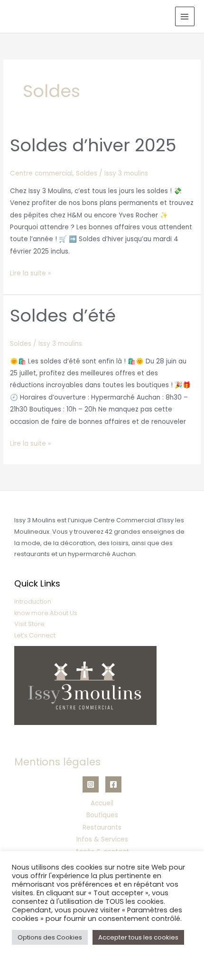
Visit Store (29, 624)
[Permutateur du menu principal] (185, 16)
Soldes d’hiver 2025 (93, 145)
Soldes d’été (63, 315)
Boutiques (102, 815)
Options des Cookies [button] (50, 937)
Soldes (86, 173)
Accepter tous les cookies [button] (138, 937)
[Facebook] (113, 784)
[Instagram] (91, 784)
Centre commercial (41, 173)
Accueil (102, 803)
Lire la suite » (30, 272)
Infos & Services (102, 839)
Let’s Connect (35, 635)
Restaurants (102, 827)
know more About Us (45, 613)
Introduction (32, 601)
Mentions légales (57, 762)
